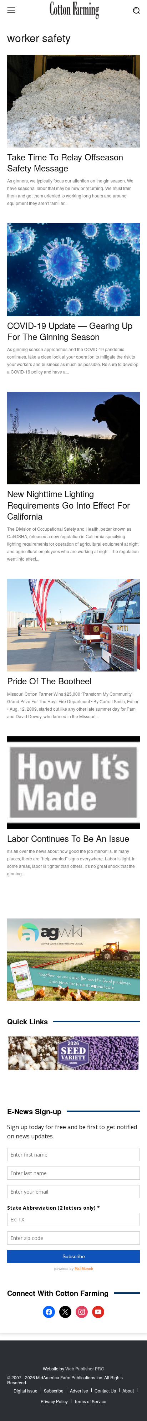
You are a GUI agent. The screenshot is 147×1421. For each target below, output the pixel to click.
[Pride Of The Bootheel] (73, 625)
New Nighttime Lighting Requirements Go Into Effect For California (68, 504)
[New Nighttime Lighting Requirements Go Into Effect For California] (73, 438)
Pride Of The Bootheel (49, 680)
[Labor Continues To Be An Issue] (73, 782)
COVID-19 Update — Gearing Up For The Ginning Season (69, 331)
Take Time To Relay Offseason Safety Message (65, 162)
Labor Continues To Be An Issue (68, 838)
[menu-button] (11, 10)
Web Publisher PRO (84, 1368)
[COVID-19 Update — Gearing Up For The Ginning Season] (73, 269)
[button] (136, 10)
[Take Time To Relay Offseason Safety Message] (73, 101)
